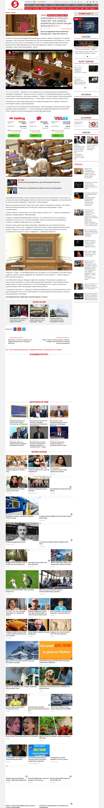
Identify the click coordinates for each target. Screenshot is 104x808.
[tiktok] (75, 1)
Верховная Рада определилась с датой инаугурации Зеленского (39, 182)
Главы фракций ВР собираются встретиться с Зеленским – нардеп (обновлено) (19, 320)
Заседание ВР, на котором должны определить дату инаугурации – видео (37, 320)
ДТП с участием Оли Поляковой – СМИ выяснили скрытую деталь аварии (90, 254)
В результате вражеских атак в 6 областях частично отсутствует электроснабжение (84, 53)
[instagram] (72, 1)
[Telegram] (78, 1)
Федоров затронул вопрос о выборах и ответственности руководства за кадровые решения (90, 243)
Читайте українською (66, 28)
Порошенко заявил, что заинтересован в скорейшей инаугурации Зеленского (18, 443)
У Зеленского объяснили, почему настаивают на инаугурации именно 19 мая (58, 443)
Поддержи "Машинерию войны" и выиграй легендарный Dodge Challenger (81, 70)
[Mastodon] (87, 1)
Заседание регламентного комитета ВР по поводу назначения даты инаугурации (19, 422)
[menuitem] (28, 5)
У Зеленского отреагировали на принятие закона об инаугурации (39, 188)
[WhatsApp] (81, 1)
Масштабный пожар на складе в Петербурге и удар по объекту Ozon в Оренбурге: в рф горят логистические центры (91, 296)
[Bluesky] (90, 1)
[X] (84, 1)
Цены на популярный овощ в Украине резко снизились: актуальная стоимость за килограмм (91, 233)
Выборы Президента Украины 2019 (57, 15)
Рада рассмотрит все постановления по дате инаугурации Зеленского (57, 320)
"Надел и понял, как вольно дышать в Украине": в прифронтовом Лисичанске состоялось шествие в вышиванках (56, 341)
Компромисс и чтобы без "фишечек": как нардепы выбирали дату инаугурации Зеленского (20, 341)
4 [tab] (90, 56)
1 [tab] (80, 33)
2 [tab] (92, 33)
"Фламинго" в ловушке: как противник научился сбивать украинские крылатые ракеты (91, 185)
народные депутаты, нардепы (52, 349)
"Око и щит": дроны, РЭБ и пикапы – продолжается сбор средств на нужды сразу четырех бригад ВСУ (80, 83)
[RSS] (96, 1)
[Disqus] (39, 379)
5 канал (36, 34)
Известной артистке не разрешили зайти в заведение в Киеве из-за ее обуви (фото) (91, 286)
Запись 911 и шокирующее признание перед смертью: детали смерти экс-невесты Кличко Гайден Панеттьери (90, 173)
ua (64, 2)
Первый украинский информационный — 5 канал (15, 5)
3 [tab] (87, 56)
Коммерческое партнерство (78, 122)
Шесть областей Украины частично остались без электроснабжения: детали (85, 49)
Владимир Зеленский (35, 349)
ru (66, 2)
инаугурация (13, 349)
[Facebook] (69, 1)
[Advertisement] (39, 126)
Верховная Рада (23, 349)
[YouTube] (93, 1)
